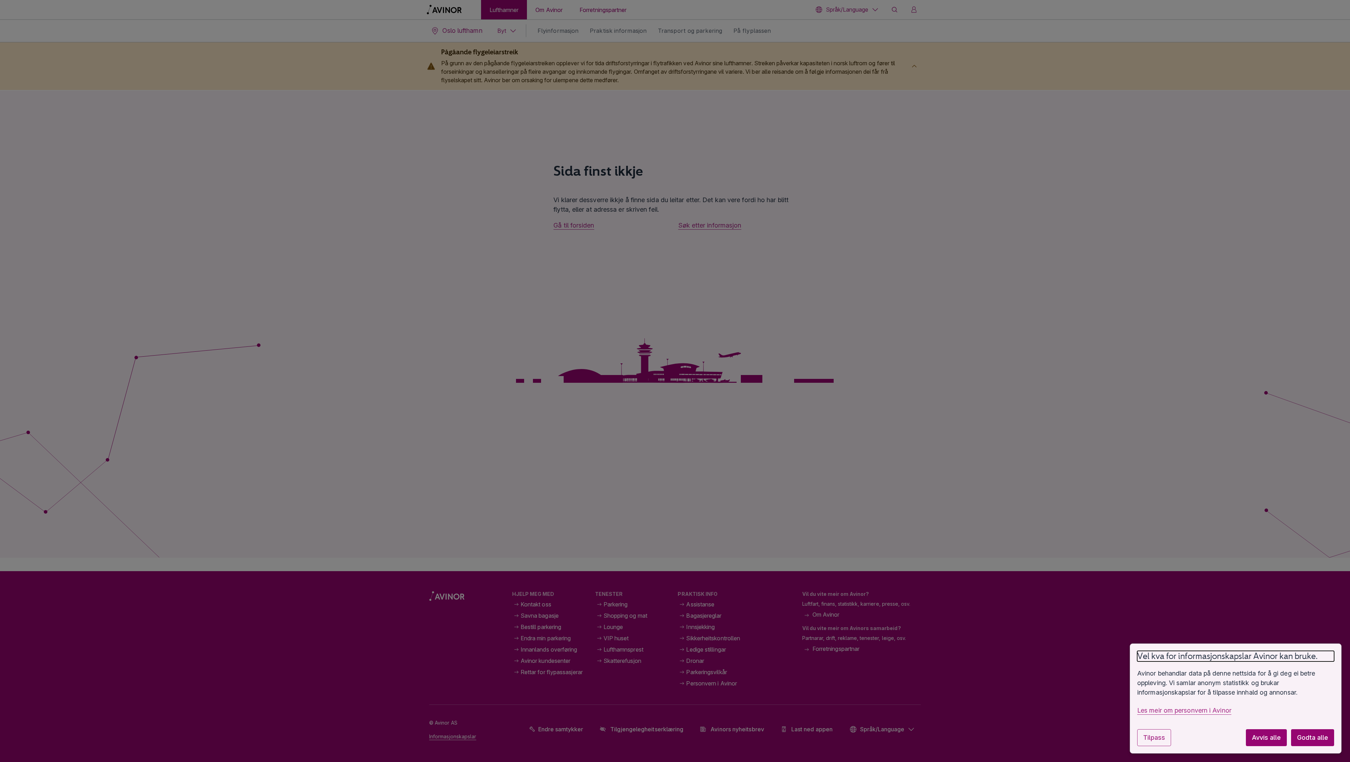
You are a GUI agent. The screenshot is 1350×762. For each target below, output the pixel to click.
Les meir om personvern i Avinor (1184, 710)
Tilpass (1154, 737)
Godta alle (1312, 737)
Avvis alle (1266, 737)
